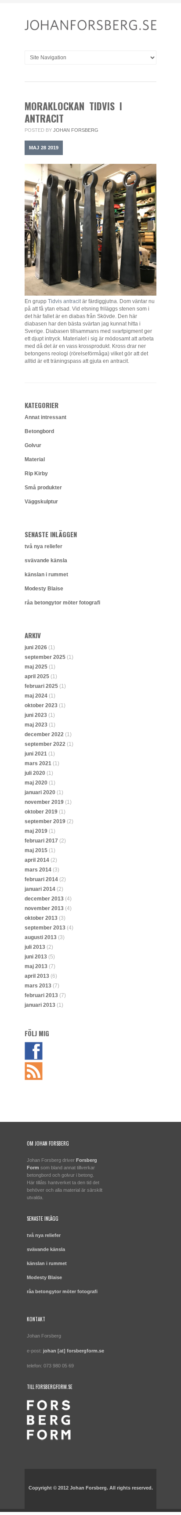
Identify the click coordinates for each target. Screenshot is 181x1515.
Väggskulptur (41, 502)
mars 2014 (38, 870)
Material (35, 459)
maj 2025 (36, 667)
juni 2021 (36, 754)
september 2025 (45, 657)
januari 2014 (40, 889)
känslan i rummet (46, 574)
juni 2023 (36, 715)
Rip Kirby (36, 473)
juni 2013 (36, 957)
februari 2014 (41, 879)
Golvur (33, 445)
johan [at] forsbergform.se (73, 1350)
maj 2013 (36, 966)
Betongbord (39, 431)
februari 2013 (41, 995)
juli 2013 (35, 947)
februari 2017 (41, 841)
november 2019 (44, 802)
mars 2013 (38, 986)
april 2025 (37, 676)
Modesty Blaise (44, 589)
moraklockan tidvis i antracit (73, 112)
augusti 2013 (41, 937)
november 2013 (44, 908)
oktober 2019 (41, 812)
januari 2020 (40, 792)
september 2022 (45, 744)
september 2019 (45, 821)
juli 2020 (35, 773)
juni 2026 (36, 647)
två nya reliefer (43, 546)
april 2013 (37, 976)
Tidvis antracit (64, 301)
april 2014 (37, 860)
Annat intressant (45, 417)
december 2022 (44, 734)
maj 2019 (36, 831)
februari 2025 (41, 686)
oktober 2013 (41, 918)
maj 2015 (36, 850)
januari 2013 (40, 1005)
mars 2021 (38, 763)
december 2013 (44, 899)
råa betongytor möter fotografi (62, 603)
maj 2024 (36, 696)
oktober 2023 (41, 705)
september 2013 (45, 928)
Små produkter (43, 488)
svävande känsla (46, 560)
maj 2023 (36, 725)
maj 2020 (36, 783)
